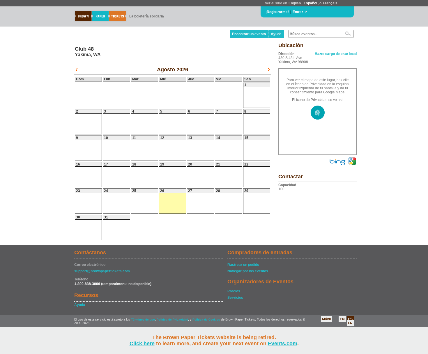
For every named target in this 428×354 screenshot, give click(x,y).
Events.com (282, 343)
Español (310, 3)
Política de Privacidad (172, 319)
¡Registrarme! (277, 12)
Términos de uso (143, 319)
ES (350, 319)
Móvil (326, 319)
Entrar (298, 12)
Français (330, 3)
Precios (233, 291)
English (295, 3)
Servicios (235, 298)
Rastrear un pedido (243, 265)
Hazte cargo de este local (336, 54)
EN (342, 319)
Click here (142, 343)
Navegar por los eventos (247, 271)
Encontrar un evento (249, 34)
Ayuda (276, 34)
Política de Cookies (206, 319)
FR (350, 323)
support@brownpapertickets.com (102, 271)
